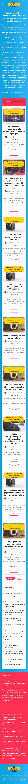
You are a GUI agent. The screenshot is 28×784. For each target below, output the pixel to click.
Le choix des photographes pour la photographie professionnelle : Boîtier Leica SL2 (14, 439)
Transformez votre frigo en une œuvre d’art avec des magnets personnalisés (15, 604)
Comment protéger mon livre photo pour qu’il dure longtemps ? (14, 645)
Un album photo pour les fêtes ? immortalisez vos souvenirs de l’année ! (14, 612)
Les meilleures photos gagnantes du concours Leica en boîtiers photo (14, 492)
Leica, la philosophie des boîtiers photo (14, 337)
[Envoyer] (22, 102)
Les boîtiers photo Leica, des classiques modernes (14, 237)
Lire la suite (14, 153)
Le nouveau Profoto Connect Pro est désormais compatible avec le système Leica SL (14, 183)
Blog (12, 92)
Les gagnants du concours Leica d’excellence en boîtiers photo (14, 545)
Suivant (19, 578)
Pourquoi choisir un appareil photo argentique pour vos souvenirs (13, 596)
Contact (5, 779)
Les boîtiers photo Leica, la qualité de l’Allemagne (14, 286)
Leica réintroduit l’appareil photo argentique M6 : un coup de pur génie (14, 130)
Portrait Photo (6, 92)
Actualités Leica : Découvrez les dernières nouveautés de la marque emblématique (14, 111)
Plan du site (12, 779)
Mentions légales (20, 779)
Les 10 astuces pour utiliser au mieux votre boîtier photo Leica (14, 387)
